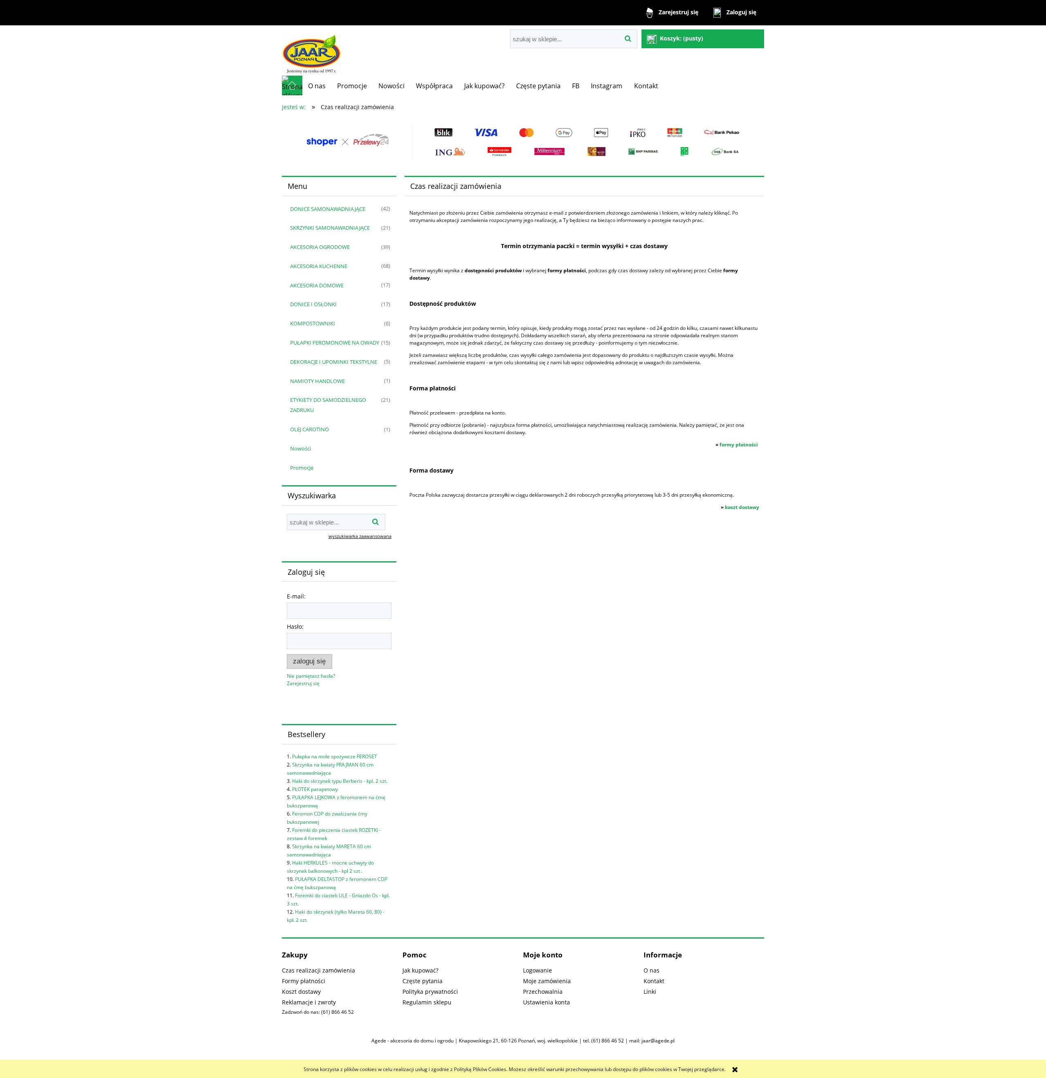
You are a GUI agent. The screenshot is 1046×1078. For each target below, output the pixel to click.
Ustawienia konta (546, 1002)
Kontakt (654, 981)
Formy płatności (303, 981)
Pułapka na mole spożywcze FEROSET (334, 756)
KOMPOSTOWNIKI (312, 323)
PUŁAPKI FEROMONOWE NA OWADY (334, 342)
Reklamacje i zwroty (309, 1002)
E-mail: (296, 596)
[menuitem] (316, 86)
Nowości (300, 448)
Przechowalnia (543, 991)
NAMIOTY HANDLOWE (317, 381)
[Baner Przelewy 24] (523, 141)
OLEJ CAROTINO (309, 429)
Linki (650, 991)
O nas (651, 970)
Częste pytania (422, 981)
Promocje (301, 467)
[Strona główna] (311, 50)
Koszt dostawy (301, 991)
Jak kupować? (420, 970)
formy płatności (739, 444)
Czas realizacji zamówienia (318, 970)
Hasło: (295, 626)
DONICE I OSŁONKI (313, 304)
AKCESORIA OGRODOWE (320, 247)
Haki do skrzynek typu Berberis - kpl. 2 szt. (339, 781)
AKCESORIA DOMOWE (317, 285)
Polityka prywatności (430, 991)
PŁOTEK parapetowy (315, 789)
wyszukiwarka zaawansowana (360, 536)
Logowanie (537, 970)
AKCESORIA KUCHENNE (318, 266)
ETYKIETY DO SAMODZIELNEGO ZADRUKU (328, 405)
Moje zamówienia (547, 981)
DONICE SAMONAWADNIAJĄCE (327, 209)
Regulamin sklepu (426, 1002)
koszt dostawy (742, 507)
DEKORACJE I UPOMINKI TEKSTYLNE (333, 361)
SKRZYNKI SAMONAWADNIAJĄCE (330, 227)
